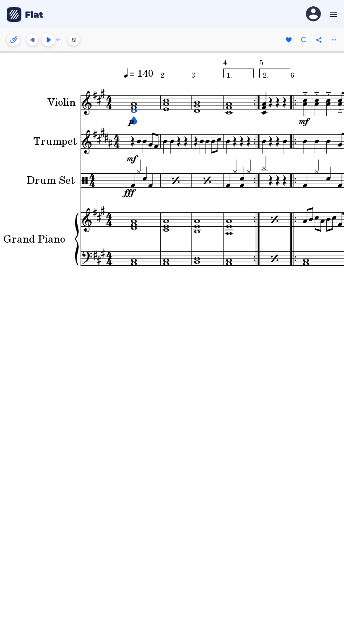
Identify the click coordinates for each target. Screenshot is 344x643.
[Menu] (332, 14)
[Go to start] (32, 40)
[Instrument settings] (13, 40)
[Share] (318, 40)
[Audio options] (58, 40)
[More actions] (334, 40)
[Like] (288, 39)
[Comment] (303, 39)
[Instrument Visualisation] (74, 40)
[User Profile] (313, 14)
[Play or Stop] (48, 40)
